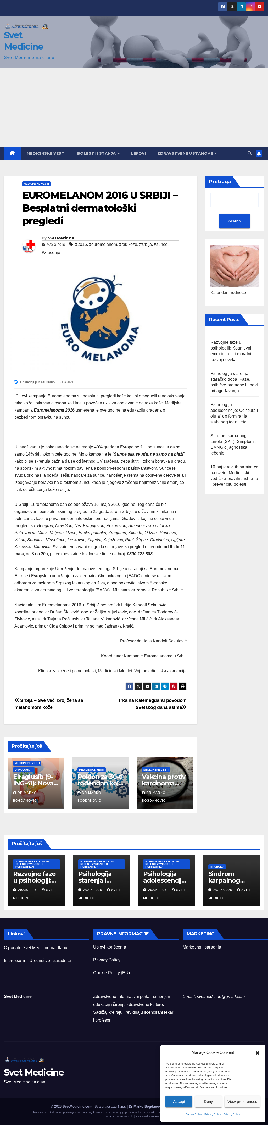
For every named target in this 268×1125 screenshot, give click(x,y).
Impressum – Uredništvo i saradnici (37, 960)
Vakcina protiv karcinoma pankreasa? (163, 783)
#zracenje (51, 252)
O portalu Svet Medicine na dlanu (35, 947)
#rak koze (128, 244)
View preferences (242, 1101)
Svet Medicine (61, 238)
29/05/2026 (28, 890)
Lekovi (138, 153)
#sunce (161, 244)
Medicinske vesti (46, 153)
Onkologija (23, 769)
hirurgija (217, 866)
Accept (179, 1101)
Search (234, 221)
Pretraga (220, 182)
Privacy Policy (212, 1114)
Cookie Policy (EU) (111, 973)
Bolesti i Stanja (97, 153)
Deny (208, 1101)
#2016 (81, 244)
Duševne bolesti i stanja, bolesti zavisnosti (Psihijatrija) (34, 864)
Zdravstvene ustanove (185, 153)
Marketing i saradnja (202, 947)
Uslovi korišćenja (109, 947)
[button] (257, 1052)
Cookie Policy (194, 1114)
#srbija (145, 244)
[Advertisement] (134, 107)
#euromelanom (103, 244)
